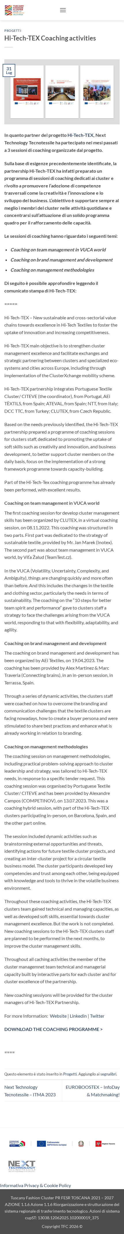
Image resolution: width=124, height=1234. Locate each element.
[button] (62, 10)
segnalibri (108, 1074)
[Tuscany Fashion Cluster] (29, 10)
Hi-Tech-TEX (80, 135)
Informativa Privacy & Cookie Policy (35, 1185)
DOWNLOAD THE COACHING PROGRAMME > (53, 1029)
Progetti (12, 30)
